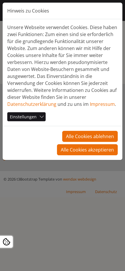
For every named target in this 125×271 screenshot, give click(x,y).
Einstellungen (23, 117)
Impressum (102, 104)
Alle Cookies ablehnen (90, 136)
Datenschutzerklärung (31, 104)
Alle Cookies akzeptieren (87, 150)
